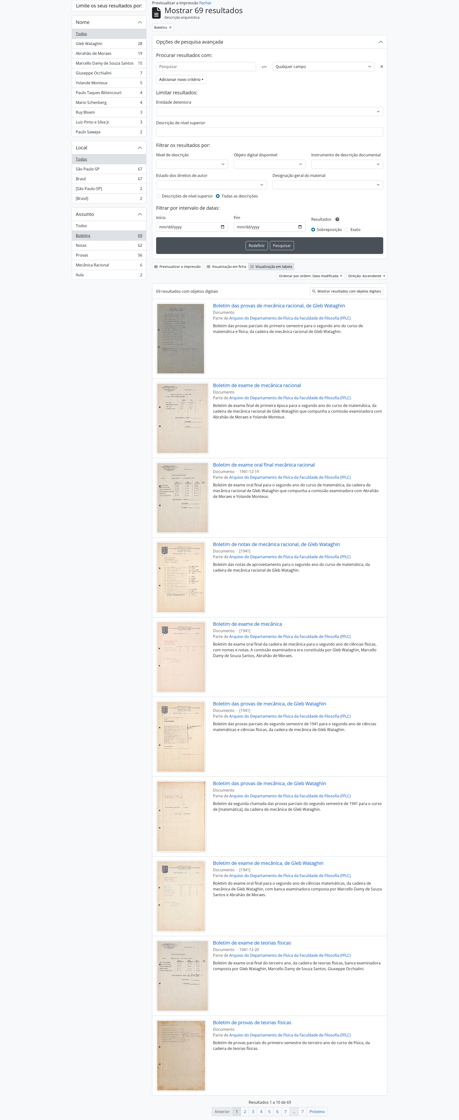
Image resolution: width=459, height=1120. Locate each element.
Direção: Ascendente (365, 276)
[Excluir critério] (381, 66)
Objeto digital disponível (255, 155)
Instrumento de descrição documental (346, 155)
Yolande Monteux (109, 84)
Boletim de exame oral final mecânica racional (264, 465)
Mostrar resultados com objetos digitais (349, 291)
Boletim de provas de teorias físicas (252, 1022)
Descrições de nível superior (187, 196)
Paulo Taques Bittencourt (109, 94)
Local (81, 147)
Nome (82, 22)
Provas (109, 256)
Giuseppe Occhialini (109, 74)
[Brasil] (109, 199)
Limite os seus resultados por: (109, 5)
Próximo (317, 1111)
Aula (109, 276)
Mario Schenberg (109, 103)
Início (161, 217)
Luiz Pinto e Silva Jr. (109, 123)
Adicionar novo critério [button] (180, 79)
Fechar (205, 3)
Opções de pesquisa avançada (189, 42)
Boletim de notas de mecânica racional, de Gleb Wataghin (276, 544)
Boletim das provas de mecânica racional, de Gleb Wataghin (279, 306)
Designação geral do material (299, 175)
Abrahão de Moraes (109, 54)
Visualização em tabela (273, 266)
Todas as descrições (240, 196)
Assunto (85, 214)
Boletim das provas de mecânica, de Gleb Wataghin (269, 704)
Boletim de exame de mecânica (247, 624)
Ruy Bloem (109, 113)
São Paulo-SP (109, 170)
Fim (237, 217)
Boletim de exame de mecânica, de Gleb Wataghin (268, 863)
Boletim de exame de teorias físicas (252, 943)
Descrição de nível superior (180, 122)
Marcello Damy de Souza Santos (109, 64)
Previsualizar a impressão (179, 266)
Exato (355, 229)
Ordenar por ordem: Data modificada (309, 276)
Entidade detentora (173, 102)
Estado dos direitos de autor (182, 175)
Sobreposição (329, 229)
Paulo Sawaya (109, 133)
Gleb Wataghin (109, 45)
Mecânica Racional (109, 266)
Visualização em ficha (228, 266)
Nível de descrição (172, 155)
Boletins (109, 237)
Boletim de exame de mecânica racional (257, 385)
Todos (81, 33)
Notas (109, 246)
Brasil (109, 180)
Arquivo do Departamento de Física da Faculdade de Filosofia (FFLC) (290, 318)
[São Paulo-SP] (109, 190)
